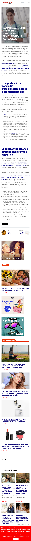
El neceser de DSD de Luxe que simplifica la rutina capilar (14, 420)
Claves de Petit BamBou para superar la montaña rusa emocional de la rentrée (13, 366)
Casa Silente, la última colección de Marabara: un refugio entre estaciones (22, 489)
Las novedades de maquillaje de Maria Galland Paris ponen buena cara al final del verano (15, 446)
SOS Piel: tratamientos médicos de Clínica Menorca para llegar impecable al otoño (15, 393)
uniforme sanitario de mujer (8, 63)
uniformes (4, 223)
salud (19, 107)
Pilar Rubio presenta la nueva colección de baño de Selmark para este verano (8, 489)
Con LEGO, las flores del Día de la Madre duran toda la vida (15, 289)
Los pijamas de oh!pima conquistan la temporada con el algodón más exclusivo (8, 519)
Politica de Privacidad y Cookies (21, 536)
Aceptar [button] (16, 539)
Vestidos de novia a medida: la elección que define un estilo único (22, 519)
